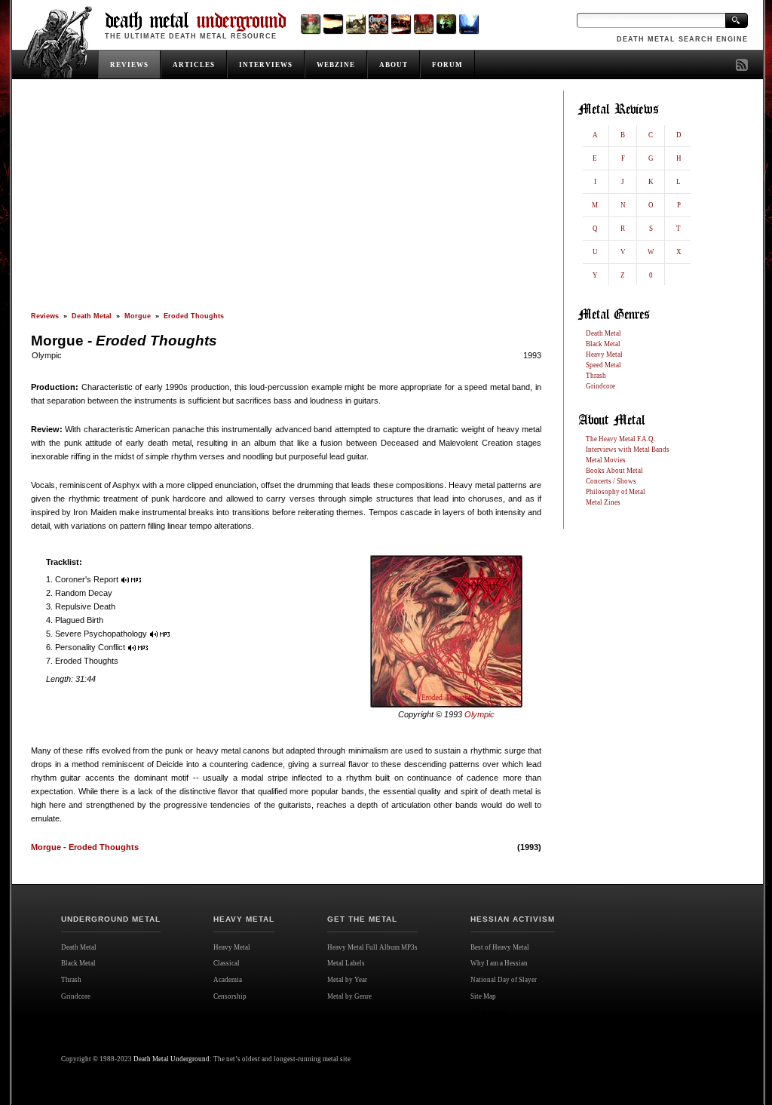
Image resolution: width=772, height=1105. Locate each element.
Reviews (45, 316)
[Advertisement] (286, 201)
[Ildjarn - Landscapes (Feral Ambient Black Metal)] (332, 23)
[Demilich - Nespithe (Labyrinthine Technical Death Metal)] (423, 23)
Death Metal (92, 316)
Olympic (47, 355)
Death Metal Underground (171, 1059)
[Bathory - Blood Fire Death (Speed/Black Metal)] (400, 23)
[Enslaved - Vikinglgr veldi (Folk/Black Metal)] (446, 23)
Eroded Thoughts (194, 316)
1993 (532, 355)
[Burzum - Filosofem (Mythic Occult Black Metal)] (355, 23)
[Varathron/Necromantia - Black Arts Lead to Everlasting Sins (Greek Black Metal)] (310, 23)
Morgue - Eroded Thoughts (85, 847)
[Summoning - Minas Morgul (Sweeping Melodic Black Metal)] (468, 23)
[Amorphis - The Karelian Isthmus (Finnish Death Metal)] (378, 23)
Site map (488, 1012)
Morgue (137, 316)
